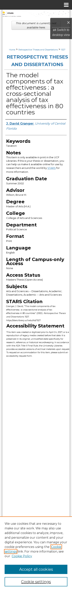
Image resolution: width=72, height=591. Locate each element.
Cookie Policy (22, 556)
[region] (36, 553)
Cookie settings (36, 581)
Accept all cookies (36, 569)
